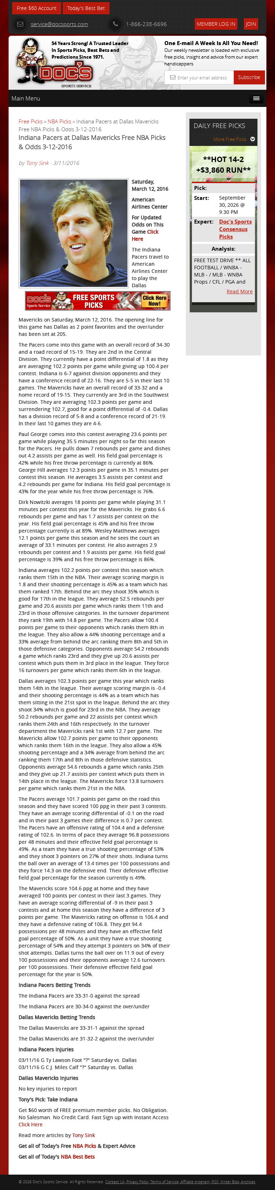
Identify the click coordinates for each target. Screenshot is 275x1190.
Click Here (31, 1124)
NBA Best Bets (78, 1156)
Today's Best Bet (86, 8)
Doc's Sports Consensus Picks (235, 229)
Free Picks (31, 121)
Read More (240, 291)
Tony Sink (37, 162)
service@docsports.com (59, 24)
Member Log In (216, 23)
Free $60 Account (37, 8)
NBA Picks (59, 121)
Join (251, 23)
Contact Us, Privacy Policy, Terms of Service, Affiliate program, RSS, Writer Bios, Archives (180, 1181)
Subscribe (249, 77)
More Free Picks (229, 139)
